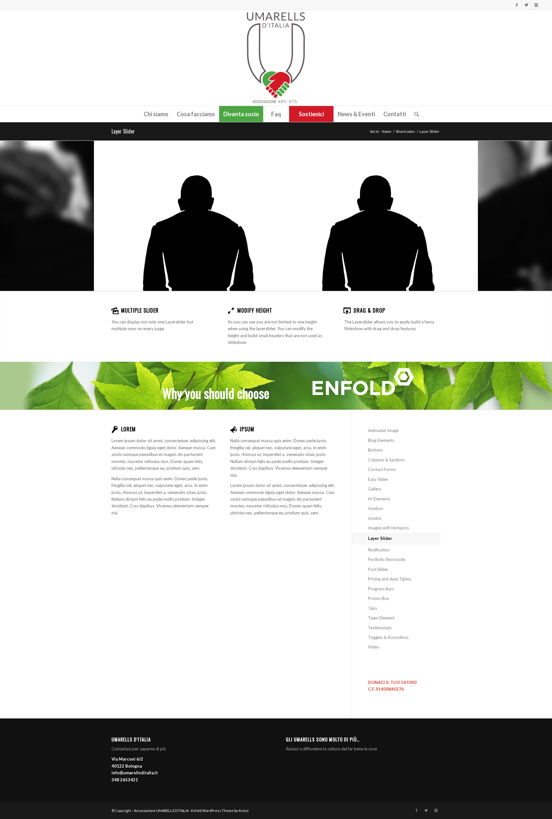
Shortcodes (405, 131)
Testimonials (380, 627)
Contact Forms (382, 469)
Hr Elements (379, 498)
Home (386, 131)
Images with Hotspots (388, 527)
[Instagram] (536, 5)
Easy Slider (378, 479)
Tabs (372, 608)
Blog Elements (381, 440)
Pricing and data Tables (389, 578)
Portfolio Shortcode (386, 559)
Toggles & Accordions (388, 637)
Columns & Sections (386, 459)
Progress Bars (381, 588)
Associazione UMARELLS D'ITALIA (161, 810)
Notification (379, 549)
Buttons (375, 449)
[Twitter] (526, 5)
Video (373, 646)
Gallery (374, 488)
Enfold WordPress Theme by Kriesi (220, 810)
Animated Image (383, 430)
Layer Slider (123, 131)
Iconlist (374, 518)
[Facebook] (516, 5)
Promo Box (378, 598)
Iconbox (375, 508)
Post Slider (378, 569)
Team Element (381, 617)
